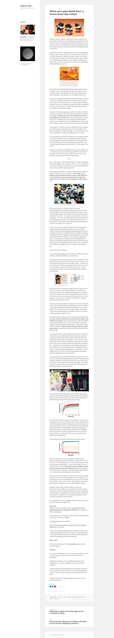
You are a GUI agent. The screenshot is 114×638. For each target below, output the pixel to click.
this (61, 531)
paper (63, 254)
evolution (74, 597)
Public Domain (25, 64)
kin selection (79, 597)
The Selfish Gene (54, 521)
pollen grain (23, 63)
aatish (59, 597)
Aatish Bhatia (23, 36)
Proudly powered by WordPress (57, 634)
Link (60, 512)
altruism (70, 597)
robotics (56, 598)
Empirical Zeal (25, 6)
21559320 (55, 512)
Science (64, 597)
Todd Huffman (73, 544)
